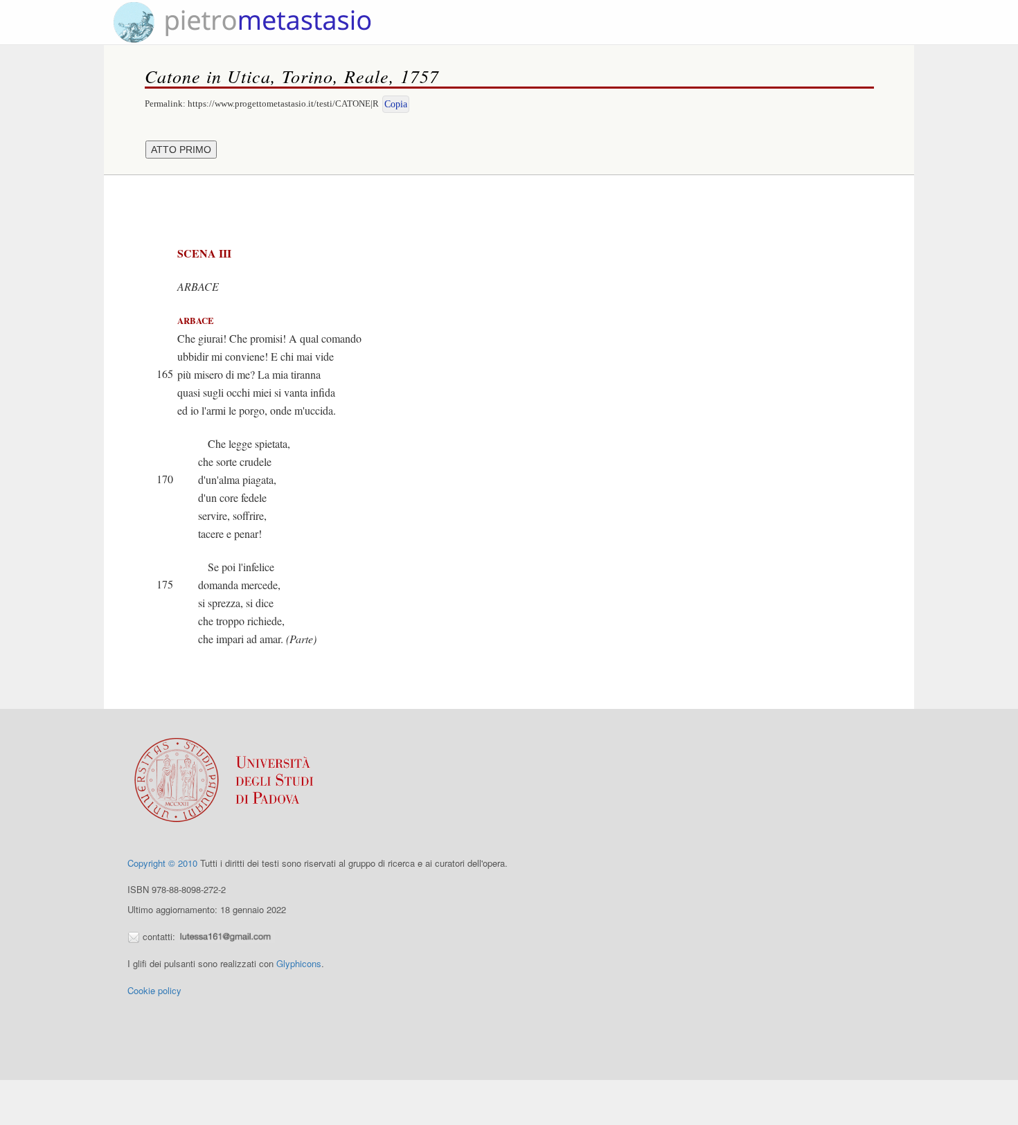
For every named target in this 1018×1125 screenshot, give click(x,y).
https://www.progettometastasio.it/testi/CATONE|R (283, 103)
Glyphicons (298, 963)
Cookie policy (154, 990)
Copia (395, 104)
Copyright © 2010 (162, 863)
